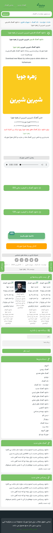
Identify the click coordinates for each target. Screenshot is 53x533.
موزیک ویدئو (43, 434)
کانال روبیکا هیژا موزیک (26, 246)
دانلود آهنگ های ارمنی (40, 392)
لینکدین (26, 260)
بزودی (46, 377)
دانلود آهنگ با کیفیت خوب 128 (25, 212)
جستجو (5, 14)
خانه (48, 22)
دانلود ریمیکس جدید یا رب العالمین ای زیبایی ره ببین (28, 453)
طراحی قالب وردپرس (29, 529)
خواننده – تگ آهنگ (41, 385)
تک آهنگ (45, 381)
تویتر (31, 260)
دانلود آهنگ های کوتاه (40, 396)
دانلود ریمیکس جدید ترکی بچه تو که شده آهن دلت (29, 457)
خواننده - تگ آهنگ (38, 22)
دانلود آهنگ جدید (41, 388)
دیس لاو (45, 415)
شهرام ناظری (25, 22)
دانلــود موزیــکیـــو (22, 235)
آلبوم (46, 366)
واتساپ (21, 260)
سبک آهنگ (44, 423)
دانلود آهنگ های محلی (40, 400)
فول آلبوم (44, 431)
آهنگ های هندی (42, 373)
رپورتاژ (46, 419)
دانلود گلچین (43, 408)
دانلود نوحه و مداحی (41, 411)
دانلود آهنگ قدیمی (36, 39)
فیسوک (36, 260)
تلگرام (16, 260)
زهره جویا (16, 47)
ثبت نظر (26, 351)
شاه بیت (45, 427)
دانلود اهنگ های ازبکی (40, 404)
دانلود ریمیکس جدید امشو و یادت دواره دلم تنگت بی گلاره (27, 450)
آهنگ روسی (44, 369)
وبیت (18, 529)
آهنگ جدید (22, 5)
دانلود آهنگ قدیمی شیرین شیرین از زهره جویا (27, 33)
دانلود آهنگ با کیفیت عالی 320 (25, 188)
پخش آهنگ (9, 5)
